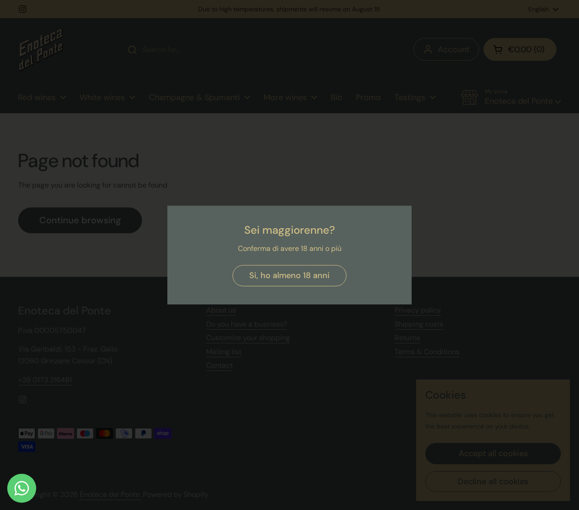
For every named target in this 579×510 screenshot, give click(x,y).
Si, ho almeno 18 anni (289, 275)
